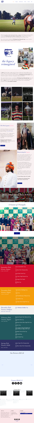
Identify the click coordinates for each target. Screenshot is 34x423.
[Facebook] (15, 383)
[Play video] (6, 94)
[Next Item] (32, 219)
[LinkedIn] (18, 383)
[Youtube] (17, 420)
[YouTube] (21, 383)
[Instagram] (13, 383)
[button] (29, 2)
